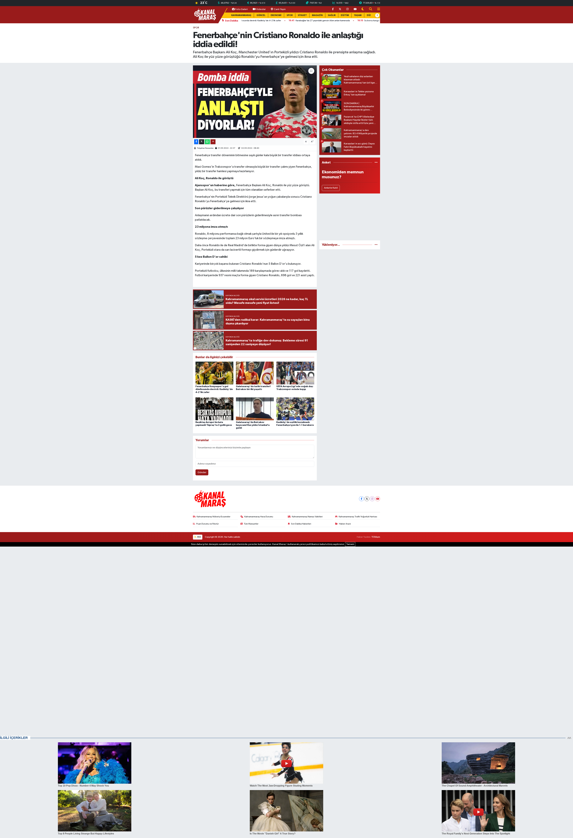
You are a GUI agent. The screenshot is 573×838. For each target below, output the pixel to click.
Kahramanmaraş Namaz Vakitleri (307, 517)
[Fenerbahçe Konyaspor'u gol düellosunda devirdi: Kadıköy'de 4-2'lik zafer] (214, 373)
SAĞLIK (332, 15)
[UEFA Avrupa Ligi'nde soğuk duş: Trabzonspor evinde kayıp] (295, 373)
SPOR (290, 15)
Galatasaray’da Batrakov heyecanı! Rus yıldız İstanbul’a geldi (252, 425)
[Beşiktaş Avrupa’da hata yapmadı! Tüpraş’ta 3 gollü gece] (214, 409)
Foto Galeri (241, 9)
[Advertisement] (349, 217)
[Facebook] (361, 498)
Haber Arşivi (345, 524)
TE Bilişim (375, 537)
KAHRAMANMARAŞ (241, 15)
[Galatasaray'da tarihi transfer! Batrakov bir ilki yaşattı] (255, 373)
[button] (377, 15)
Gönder (202, 472)
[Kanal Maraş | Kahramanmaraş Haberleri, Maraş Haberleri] (205, 14)
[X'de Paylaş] (201, 141)
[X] (366, 498)
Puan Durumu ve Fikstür (207, 524)
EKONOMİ (276, 15)
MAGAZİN (317, 15)
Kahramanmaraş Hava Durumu (258, 517)
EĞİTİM (345, 15)
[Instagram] (372, 498)
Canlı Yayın (280, 9)
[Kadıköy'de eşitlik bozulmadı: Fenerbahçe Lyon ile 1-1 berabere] (295, 409)
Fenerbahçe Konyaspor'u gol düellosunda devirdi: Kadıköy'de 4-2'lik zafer (214, 389)
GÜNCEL (261, 15)
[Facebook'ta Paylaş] (196, 141)
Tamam (350, 544)
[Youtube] (377, 498)
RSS (199, 537)
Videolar (261, 9)
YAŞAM (358, 15)
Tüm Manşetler (251, 524)
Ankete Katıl (331, 188)
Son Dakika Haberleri (301, 524)
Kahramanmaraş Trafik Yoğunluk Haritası (358, 517)
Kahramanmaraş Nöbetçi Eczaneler (213, 517)
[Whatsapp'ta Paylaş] (207, 141)
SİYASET (302, 15)
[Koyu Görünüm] (362, 9)
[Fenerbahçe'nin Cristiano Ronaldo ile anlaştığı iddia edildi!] (255, 101)
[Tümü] (376, 162)
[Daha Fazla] (213, 141)
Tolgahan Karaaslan (205, 148)
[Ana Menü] (377, 9)
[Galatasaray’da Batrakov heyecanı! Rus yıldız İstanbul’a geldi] (255, 409)
